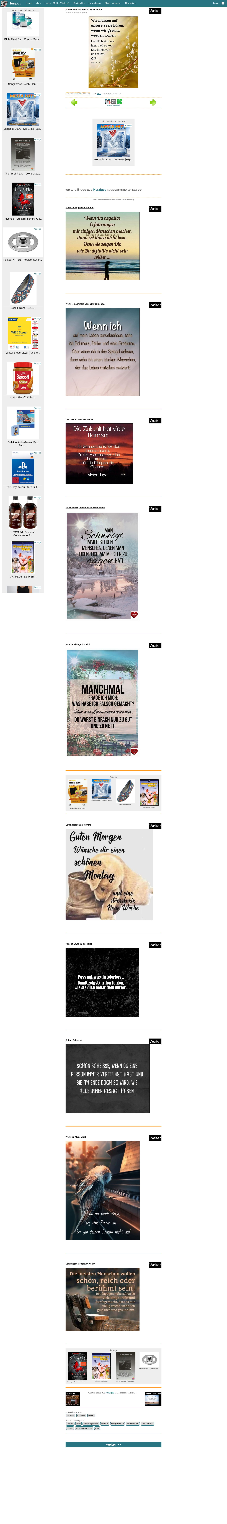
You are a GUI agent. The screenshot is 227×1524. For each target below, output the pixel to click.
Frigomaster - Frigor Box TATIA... (23, 566)
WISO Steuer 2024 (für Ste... (23, 297)
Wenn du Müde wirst (76, 1137)
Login (215, 3)
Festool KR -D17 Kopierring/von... (23, 204)
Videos (64, 3)
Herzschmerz (95, 3)
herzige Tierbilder (117, 1424)
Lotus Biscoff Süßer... (23, 342)
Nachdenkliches (147, 1424)
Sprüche (84, 12)
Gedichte (70, 1424)
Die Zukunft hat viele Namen (80, 419)
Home (29, 3)
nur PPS (91, 1415)
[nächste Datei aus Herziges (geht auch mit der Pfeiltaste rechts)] (153, 105)
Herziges (76, 12)
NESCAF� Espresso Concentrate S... (125, 802)
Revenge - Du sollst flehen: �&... (23, 163)
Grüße (78, 1424)
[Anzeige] (23, 24)
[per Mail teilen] (114, 103)
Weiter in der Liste (153, 1393)
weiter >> (113, 1444)
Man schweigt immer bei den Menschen (85, 508)
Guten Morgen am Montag (78, 825)
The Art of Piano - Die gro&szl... (23, 118)
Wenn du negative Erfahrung (80, 208)
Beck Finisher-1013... (23, 252)
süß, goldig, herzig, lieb (84, 1428)
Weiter (155, 11)
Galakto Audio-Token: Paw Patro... (23, 389)
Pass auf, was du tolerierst (79, 944)
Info (88, 94)
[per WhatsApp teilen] (119, 103)
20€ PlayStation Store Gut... (23, 431)
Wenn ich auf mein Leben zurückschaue (85, 304)
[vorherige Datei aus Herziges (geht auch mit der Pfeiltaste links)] (74, 105)
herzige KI (104, 1424)
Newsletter (130, 3)
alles (38, 3)
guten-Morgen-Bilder (91, 1424)
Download (77, 94)
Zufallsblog (70, 1393)
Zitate (97, 1428)
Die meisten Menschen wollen (80, 1264)
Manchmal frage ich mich (78, 644)
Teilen (71, 94)
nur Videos (81, 1415)
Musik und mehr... (113, 3)
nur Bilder (70, 1415)
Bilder (57, 3)
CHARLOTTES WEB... (23, 521)
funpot (15, 3)
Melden (84, 94)
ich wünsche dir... (133, 1424)
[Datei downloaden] (113, 247)
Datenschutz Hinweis (113, 105)
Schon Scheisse (74, 1040)
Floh (99, 93)
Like (67, 94)
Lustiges (48, 3)
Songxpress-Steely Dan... (23, 28)
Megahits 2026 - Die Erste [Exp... (23, 73)
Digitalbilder (79, 3)
